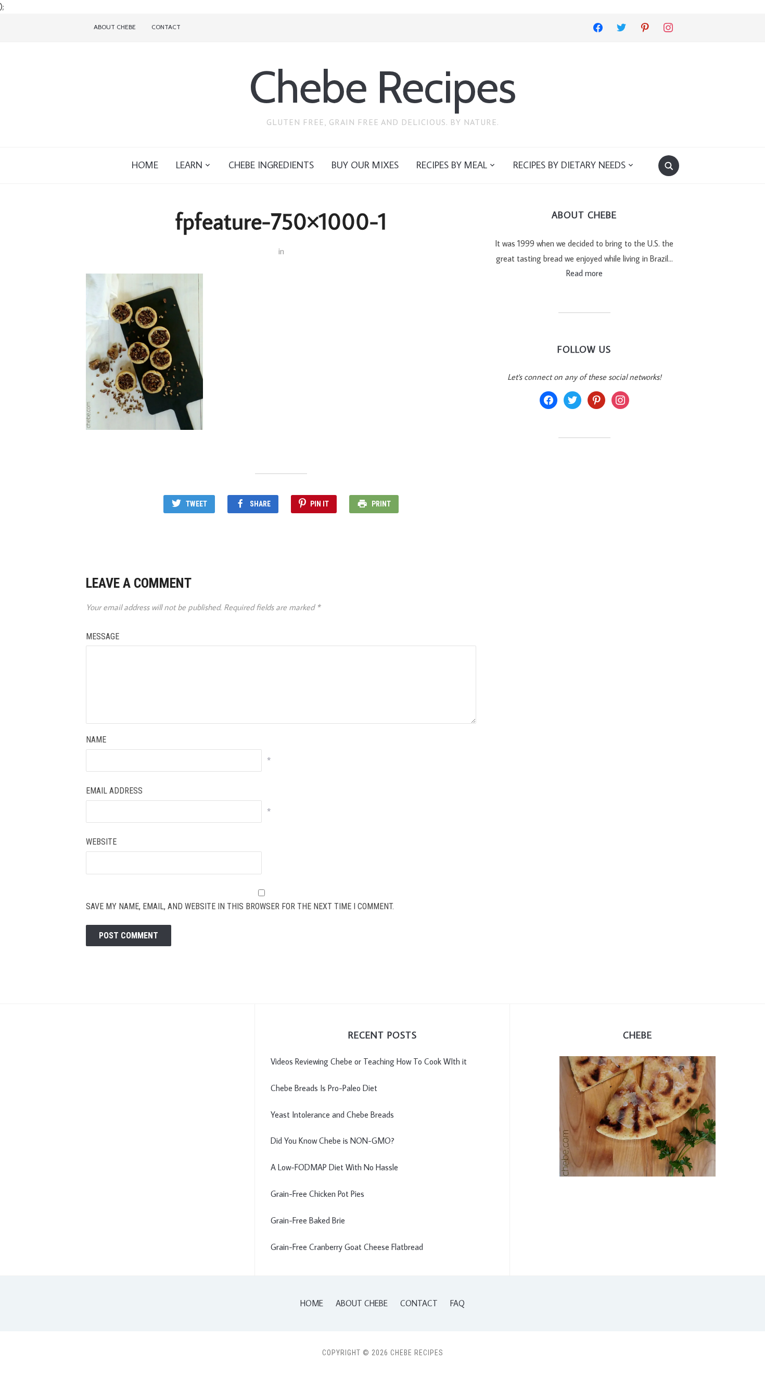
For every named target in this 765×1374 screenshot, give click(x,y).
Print (381, 504)
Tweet (196, 504)
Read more (584, 273)
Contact (166, 27)
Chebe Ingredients (271, 165)
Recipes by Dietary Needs (569, 165)
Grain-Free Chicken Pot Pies (317, 1194)
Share (260, 504)
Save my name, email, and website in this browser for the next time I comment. (240, 906)
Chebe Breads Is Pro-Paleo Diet (324, 1088)
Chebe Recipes (382, 87)
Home (145, 165)
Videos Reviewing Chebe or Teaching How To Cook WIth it (369, 1061)
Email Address (114, 791)
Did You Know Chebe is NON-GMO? (332, 1140)
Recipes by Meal (451, 165)
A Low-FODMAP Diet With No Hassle (334, 1167)
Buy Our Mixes (365, 165)
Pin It (319, 504)
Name (96, 740)
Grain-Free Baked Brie (308, 1220)
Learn (189, 165)
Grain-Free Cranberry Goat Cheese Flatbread (347, 1247)
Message (102, 636)
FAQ (457, 1303)
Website (101, 842)
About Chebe (115, 27)
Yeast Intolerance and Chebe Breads (332, 1114)
